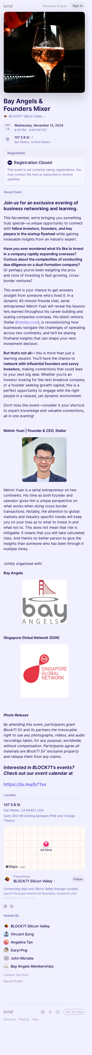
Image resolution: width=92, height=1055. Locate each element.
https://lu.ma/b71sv (25, 784)
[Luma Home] (8, 6)
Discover (10, 1019)
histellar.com (27, 322)
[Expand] (44, 898)
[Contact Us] (58, 1012)
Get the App (74, 1012)
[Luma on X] (50, 1012)
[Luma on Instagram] (42, 1012)
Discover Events (55, 6)
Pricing (24, 1019)
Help (35, 1019)
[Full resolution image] (44, 459)
